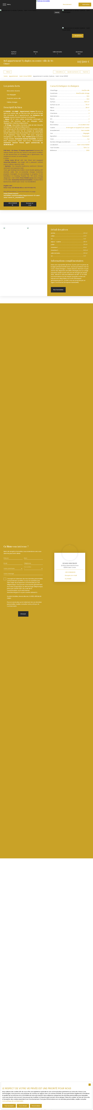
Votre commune (9, 568)
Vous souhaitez (27, 567)
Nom (25, 558)
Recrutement (67, 4)
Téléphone (27, 563)
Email (5, 563)
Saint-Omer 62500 (25, 76)
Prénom (6, 558)
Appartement (13, 76)
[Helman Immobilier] (45, 4)
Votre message (9, 573)
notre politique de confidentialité (12, 1101)
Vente (6, 76)
